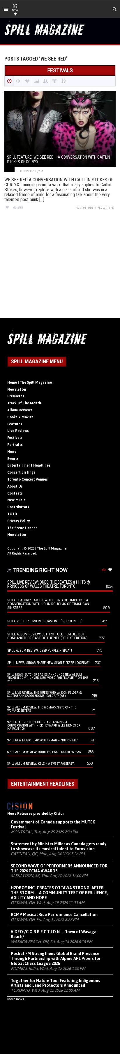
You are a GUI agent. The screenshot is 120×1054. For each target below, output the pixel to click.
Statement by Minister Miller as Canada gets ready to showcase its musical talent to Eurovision (58, 846)
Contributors (18, 507)
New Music (16, 500)
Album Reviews (19, 410)
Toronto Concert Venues (27, 479)
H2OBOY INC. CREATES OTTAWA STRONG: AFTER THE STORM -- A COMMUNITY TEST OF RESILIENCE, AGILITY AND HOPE (59, 892)
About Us (15, 486)
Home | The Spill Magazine (29, 382)
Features (14, 424)
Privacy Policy (18, 521)
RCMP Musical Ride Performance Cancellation (54, 914)
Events (13, 459)
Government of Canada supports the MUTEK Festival (53, 824)
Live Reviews (18, 431)
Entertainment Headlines (28, 465)
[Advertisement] (60, 269)
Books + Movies (20, 417)
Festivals (14, 438)
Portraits (15, 445)
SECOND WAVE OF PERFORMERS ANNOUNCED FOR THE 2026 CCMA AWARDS (59, 868)
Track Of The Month (24, 403)
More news (15, 999)
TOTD (12, 514)
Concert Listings (21, 472)
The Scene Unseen (22, 528)
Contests (15, 493)
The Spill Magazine (51, 548)
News (11, 452)
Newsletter (17, 389)
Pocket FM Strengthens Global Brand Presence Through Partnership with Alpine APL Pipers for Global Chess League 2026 (55, 958)
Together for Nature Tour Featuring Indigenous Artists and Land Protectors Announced (55, 983)
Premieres (15, 396)
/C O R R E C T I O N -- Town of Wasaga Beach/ (53, 934)
